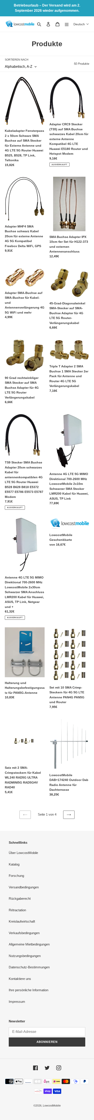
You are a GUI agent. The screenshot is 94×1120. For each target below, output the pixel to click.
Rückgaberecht (20, 898)
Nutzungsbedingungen (25, 956)
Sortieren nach (16, 59)
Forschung (16, 875)
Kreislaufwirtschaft (22, 921)
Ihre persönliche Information (28, 990)
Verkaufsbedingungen (24, 933)
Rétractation (17, 910)
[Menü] (66, 24)
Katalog (14, 864)
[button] (81, 24)
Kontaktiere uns (20, 979)
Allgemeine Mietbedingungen (29, 944)
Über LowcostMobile (23, 853)
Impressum (17, 1001)
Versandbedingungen (24, 887)
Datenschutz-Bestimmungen (29, 967)
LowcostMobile (52, 1105)
